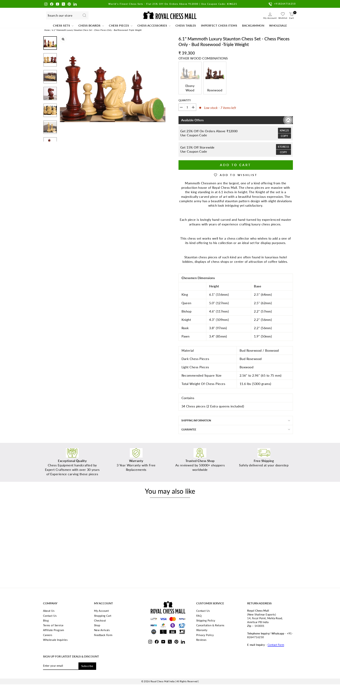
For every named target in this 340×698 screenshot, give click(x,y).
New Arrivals (102, 630)
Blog (46, 620)
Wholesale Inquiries (55, 639)
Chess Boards (89, 25)
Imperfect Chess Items (219, 25)
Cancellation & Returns (210, 625)
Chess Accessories (152, 25)
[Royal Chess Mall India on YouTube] (57, 4)
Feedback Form (103, 635)
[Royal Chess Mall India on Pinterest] (69, 4)
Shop (97, 625)
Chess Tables (185, 25)
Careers (47, 635)
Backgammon (253, 25)
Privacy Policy (205, 635)
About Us (49, 610)
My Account (101, 610)
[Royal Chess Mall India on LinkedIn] (75, 4)
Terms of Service (53, 625)
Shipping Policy (205, 620)
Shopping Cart (102, 615)
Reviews (201, 639)
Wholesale (278, 25)
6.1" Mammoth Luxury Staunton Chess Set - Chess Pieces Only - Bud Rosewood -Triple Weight (97, 30)
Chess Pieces (119, 25)
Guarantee (188, 429)
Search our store (60, 15)
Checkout (100, 620)
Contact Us (50, 615)
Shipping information (196, 420)
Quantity (184, 100)
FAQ (199, 615)
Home (47, 30)
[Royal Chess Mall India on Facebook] (51, 4)
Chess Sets (62, 25)
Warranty (202, 630)
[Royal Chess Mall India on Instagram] (45, 4)
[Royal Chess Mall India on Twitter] (63, 4)
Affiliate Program (53, 630)
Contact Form (276, 644)
